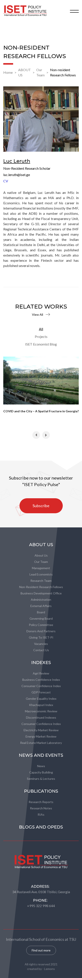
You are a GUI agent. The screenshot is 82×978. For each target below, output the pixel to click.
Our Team (40, 72)
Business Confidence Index (41, 679)
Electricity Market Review (41, 730)
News (41, 766)
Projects (41, 336)
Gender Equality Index (41, 698)
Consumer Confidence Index (41, 686)
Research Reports (41, 802)
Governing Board (41, 618)
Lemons (49, 969)
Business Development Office (41, 593)
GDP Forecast (41, 692)
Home (8, 72)
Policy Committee (41, 625)
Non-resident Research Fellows (63, 72)
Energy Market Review (41, 736)
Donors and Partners (41, 631)
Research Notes (41, 808)
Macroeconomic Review (41, 711)
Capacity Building (41, 772)
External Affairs (41, 606)
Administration (41, 599)
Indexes (41, 662)
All (41, 329)
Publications (41, 791)
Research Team (41, 580)
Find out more (41, 950)
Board (41, 612)
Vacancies (41, 644)
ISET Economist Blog (41, 344)
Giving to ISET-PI (41, 637)
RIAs (41, 814)
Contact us (41, 650)
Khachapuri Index (41, 705)
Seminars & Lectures (41, 778)
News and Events (41, 755)
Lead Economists (41, 574)
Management (41, 568)
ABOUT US (24, 72)
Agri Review (41, 673)
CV (5, 181)
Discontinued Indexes (41, 717)
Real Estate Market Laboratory (41, 743)
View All (37, 314)
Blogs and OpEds (41, 827)
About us (41, 555)
